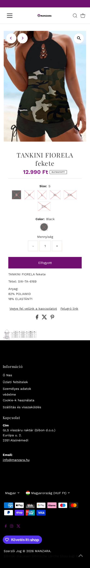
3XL (44, 206)
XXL (70, 195)
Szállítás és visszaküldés (22, 407)
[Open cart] (83, 15)
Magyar (10, 493)
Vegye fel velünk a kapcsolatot (33, 308)
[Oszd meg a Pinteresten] (52, 318)
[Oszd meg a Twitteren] (45, 318)
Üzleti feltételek (15, 382)
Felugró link (69, 308)
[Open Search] (75, 16)
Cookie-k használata (18, 400)
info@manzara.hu (16, 460)
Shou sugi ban (71, 556)
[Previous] (11, 38)
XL (55, 195)
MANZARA (42, 551)
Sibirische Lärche (45, 556)
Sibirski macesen (17, 556)
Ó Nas (7, 375)
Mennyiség (45, 237)
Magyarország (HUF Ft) (48, 493)
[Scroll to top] (80, 558)
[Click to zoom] (79, 38)
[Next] (22, 38)
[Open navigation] (13, 15)
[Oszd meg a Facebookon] (37, 318)
